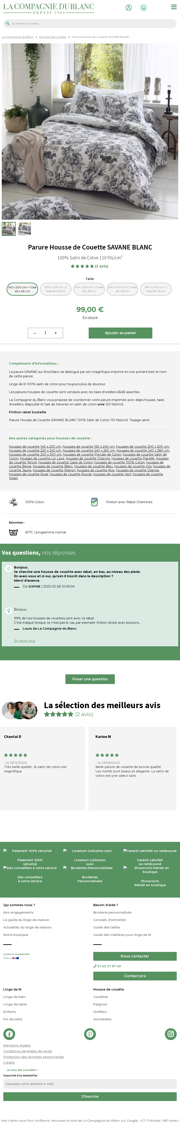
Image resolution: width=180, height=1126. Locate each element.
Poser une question (90, 679)
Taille (90, 279)
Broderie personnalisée (112, 912)
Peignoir (100, 1004)
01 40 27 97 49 (109, 966)
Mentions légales (17, 1046)
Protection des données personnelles (33, 1057)
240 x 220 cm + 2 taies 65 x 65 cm (89, 289)
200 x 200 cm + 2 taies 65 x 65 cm (55, 289)
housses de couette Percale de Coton (92, 454)
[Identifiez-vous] (127, 7)
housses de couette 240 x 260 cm (89, 451)
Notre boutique (15, 935)
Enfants (9, 1012)
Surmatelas (102, 1019)
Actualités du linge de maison (27, 927)
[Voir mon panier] (142, 7)
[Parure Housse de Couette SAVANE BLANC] (9, 229)
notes (170, 1120)
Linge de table (15, 1004)
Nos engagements (18, 912)
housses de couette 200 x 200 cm (142, 447)
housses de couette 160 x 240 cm (89, 447)
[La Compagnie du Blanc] (48, 8)
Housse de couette (108, 989)
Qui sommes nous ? (19, 905)
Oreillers (100, 1012)
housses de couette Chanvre (88, 458)
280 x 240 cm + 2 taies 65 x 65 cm (156, 289)
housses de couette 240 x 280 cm (143, 451)
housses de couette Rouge (71, 474)
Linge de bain (14, 997)
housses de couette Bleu (93, 466)
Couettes (100, 997)
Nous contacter (135, 956)
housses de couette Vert (112, 474)
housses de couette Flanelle (133, 458)
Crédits (9, 1063)
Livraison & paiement (16, 956)
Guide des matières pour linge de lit (122, 935)
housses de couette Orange (137, 470)
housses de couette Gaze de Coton (65, 462)
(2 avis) (102, 266)
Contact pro (135, 976)
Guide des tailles (106, 927)
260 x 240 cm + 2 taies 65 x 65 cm (122, 289)
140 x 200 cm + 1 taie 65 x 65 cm (22, 289)
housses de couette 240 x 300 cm (35, 454)
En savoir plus (24, 641)
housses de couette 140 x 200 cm (35, 447)
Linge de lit (12, 989)
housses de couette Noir (96, 470)
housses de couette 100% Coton (119, 462)
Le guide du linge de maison (26, 920)
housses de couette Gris (132, 466)
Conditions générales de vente (27, 1051)
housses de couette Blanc (53, 466)
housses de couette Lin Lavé (42, 458)
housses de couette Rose (28, 474)
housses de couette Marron (54, 470)
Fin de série (12, 1019)
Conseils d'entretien (109, 920)
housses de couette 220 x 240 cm (35, 451)
